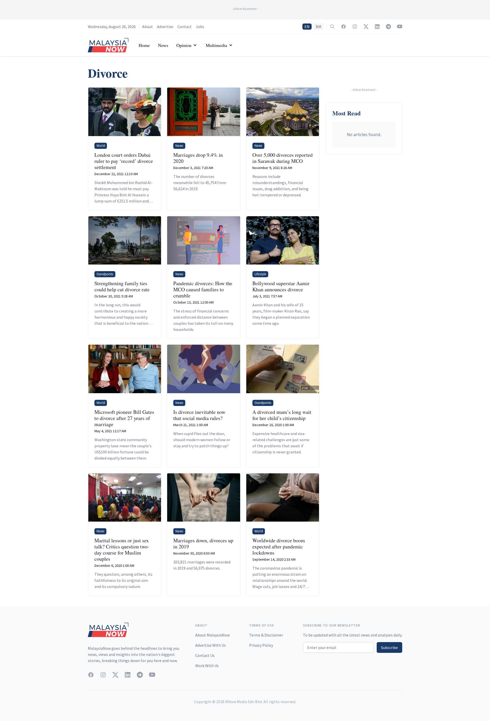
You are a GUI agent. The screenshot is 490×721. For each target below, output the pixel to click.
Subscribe (389, 647)
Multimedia (216, 45)
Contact (184, 26)
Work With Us (207, 665)
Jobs (200, 26)
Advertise (165, 26)
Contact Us (205, 655)
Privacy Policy (261, 645)
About (147, 26)
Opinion (183, 45)
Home (144, 45)
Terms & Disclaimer (266, 635)
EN (307, 26)
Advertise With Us (210, 645)
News (163, 45)
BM (318, 26)
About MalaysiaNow (212, 635)
